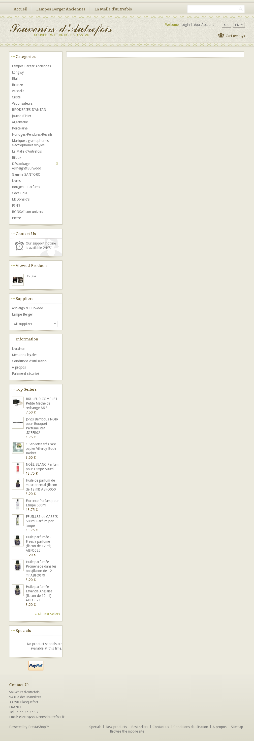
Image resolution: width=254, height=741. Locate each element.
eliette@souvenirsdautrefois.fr (41, 717)
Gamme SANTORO (26, 174)
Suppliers (24, 298)
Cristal (16, 97)
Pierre (16, 218)
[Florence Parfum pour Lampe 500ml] (18, 504)
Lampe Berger (22, 314)
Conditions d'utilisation (29, 361)
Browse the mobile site (127, 731)
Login (185, 25)
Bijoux (16, 158)
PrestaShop (37, 727)
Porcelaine (20, 128)
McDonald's (21, 199)
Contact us (161, 727)
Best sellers (139, 727)
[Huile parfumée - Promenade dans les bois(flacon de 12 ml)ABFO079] (18, 566)
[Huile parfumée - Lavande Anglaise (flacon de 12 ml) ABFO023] (18, 590)
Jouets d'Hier (21, 116)
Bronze (17, 85)
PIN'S (16, 205)
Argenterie (20, 122)
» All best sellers (47, 614)
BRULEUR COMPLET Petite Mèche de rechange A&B (42, 403)
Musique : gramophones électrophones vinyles (30, 143)
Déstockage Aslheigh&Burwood (26, 166)
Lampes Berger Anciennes (61, 8)
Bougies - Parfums (26, 187)
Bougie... (32, 276)
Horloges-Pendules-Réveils (32, 134)
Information (27, 338)
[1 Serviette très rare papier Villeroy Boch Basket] (18, 448)
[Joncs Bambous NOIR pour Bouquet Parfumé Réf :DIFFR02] (18, 423)
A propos (19, 367)
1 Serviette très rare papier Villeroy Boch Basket (41, 448)
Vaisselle (18, 91)
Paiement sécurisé (25, 373)
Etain (16, 79)
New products (116, 727)
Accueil (20, 8)
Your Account (204, 25)
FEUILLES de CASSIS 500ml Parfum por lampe (42, 521)
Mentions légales (24, 355)
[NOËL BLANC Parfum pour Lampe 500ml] (18, 468)
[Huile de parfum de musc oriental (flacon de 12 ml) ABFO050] (18, 484)
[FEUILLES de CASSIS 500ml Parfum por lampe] (18, 520)
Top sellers (26, 389)
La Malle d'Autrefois (113, 8)
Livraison (18, 349)
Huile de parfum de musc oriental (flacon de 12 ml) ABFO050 (41, 484)
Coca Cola (19, 193)
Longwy (18, 72)
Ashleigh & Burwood (27, 308)
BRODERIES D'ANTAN (29, 110)
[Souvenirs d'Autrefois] (60, 31)
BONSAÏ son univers (27, 212)
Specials (23, 630)
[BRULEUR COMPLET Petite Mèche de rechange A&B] (18, 403)
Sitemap (237, 727)
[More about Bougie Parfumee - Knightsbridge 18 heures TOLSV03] (18, 280)
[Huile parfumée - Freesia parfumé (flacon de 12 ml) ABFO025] (18, 541)
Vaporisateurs (22, 103)
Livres (16, 181)
